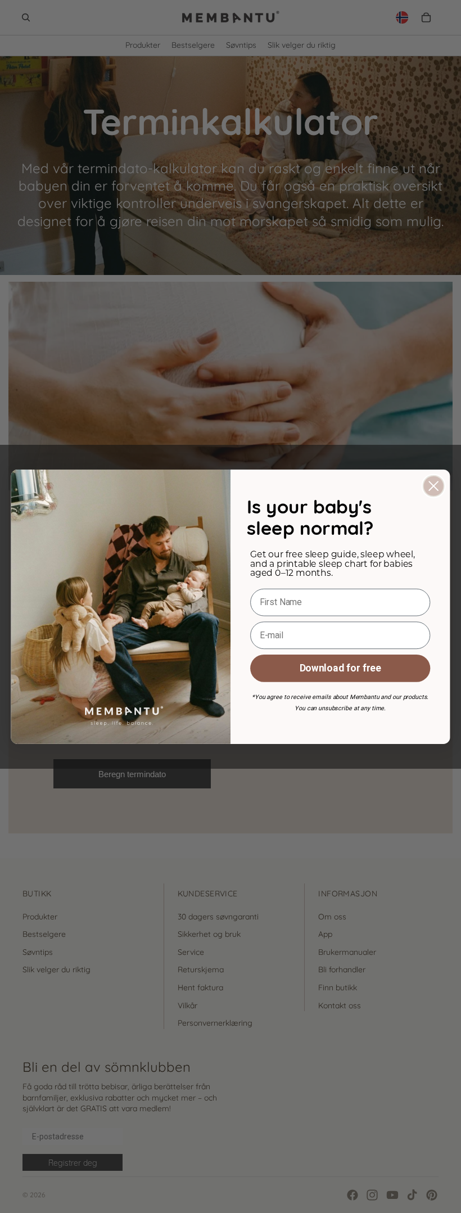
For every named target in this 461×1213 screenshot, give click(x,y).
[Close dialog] (434, 486)
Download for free (340, 668)
